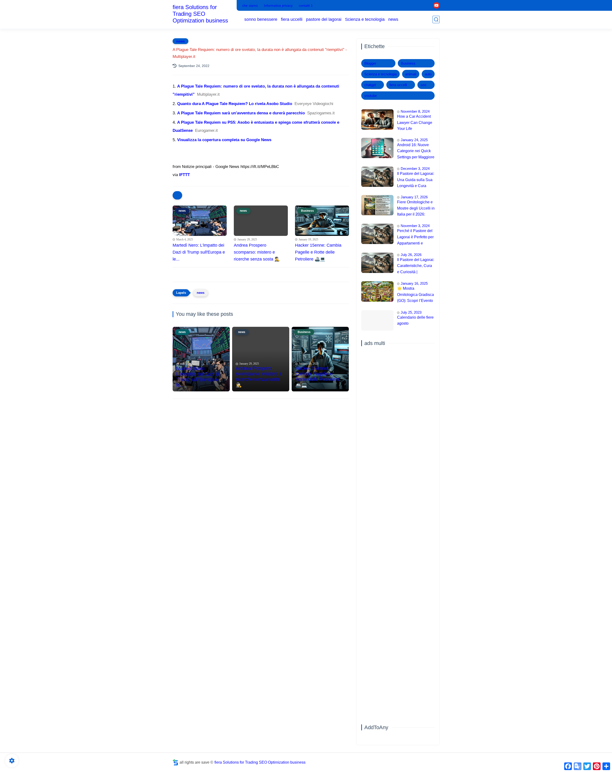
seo (423, 85)
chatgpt (370, 85)
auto (428, 74)
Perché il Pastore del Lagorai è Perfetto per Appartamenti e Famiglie (415, 237)
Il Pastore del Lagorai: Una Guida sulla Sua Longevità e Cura (415, 180)
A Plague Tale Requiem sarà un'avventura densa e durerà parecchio (241, 113)
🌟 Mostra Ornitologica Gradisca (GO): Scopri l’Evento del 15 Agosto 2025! (415, 295)
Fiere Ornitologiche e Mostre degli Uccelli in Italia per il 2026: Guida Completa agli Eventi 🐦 (416, 209)
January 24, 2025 (414, 140)
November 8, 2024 (415, 111)
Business (408, 63)
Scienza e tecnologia (365, 19)
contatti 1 (306, 5)
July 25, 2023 (411, 312)
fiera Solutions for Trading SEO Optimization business (200, 14)
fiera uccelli (291, 19)
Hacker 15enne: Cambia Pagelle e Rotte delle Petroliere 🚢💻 (318, 252)
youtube (370, 96)
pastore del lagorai (323, 19)
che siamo (250, 5)
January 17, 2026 (414, 197)
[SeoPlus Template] (175, 762)
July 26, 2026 (411, 255)
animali (410, 74)
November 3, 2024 (415, 226)
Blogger (370, 63)
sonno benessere (260, 19)
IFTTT (184, 174)
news (393, 19)
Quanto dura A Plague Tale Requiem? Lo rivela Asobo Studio (234, 103)
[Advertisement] (260, 439)
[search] (436, 19)
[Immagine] (377, 119)
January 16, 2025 (414, 283)
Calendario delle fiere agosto (415, 320)
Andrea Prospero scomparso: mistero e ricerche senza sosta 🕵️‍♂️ (257, 252)
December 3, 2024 (415, 169)
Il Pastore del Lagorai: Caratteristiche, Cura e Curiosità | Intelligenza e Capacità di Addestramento (415, 266)
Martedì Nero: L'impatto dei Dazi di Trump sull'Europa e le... (199, 252)
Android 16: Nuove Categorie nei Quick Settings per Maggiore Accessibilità (415, 152)
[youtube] (436, 5)
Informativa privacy (278, 5)
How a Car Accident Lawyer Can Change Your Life (414, 122)
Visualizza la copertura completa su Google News (224, 140)
